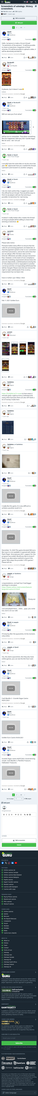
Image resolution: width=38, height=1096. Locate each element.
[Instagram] (9, 863)
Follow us (4, 860)
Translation (28, 39)
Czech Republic (13, 65)
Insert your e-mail (8, 1036)
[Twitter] (6, 863)
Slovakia (11, 234)
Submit (19, 845)
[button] (35, 58)
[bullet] (21, 815)
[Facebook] (2, 863)
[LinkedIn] (12, 863)
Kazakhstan (12, 35)
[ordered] (18, 815)
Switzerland (12, 335)
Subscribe (19, 1043)
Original (4, 39)
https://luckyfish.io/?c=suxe (11, 394)
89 (21, 27)
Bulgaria (11, 385)
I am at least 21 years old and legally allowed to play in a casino (20, 1048)
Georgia (11, 577)
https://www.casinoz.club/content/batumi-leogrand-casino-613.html (17, 588)
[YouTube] (16, 863)
